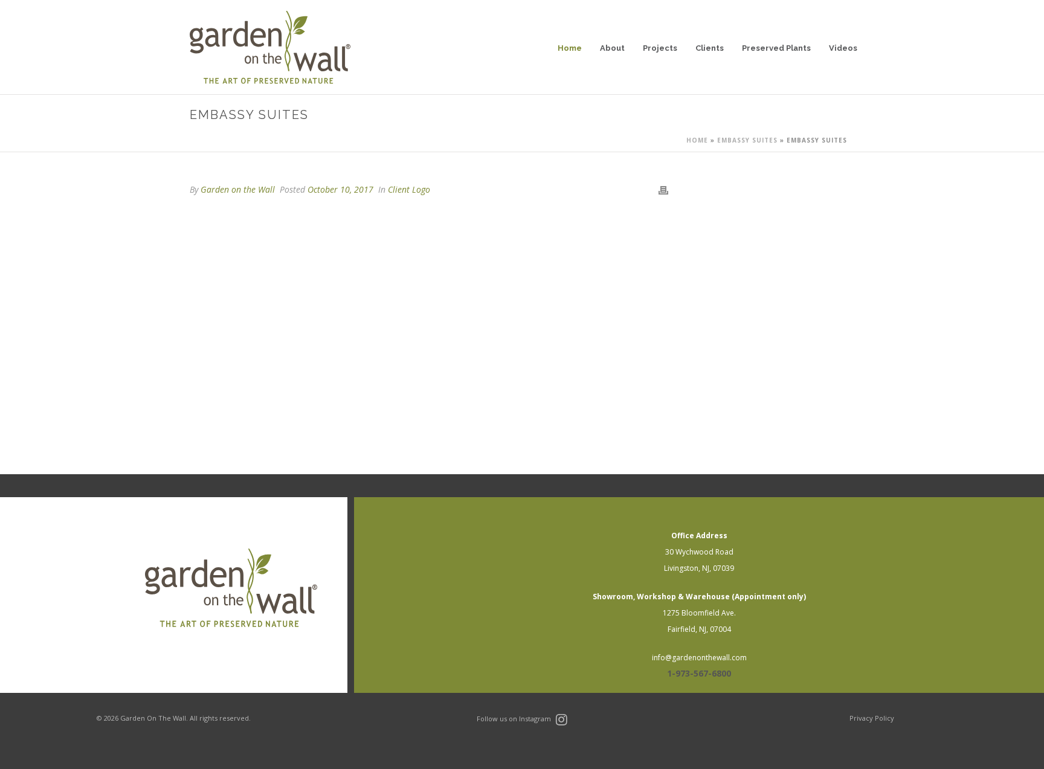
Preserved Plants (776, 48)
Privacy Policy (871, 717)
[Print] (663, 189)
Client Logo (409, 189)
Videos (843, 48)
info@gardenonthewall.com (699, 657)
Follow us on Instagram (515, 718)
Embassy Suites (747, 140)
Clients (709, 48)
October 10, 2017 (340, 189)
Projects (660, 48)
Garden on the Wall (238, 189)
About (612, 48)
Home (570, 48)
